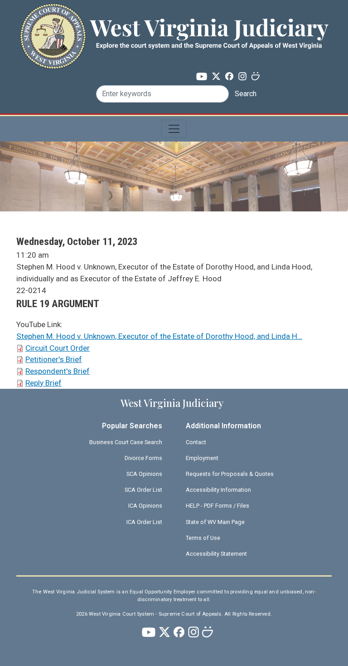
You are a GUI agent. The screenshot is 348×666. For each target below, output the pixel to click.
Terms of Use (203, 537)
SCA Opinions (144, 473)
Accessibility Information (218, 489)
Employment (202, 458)
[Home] (174, 19)
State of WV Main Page (215, 522)
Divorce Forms (143, 458)
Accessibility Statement (216, 553)
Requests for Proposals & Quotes (230, 473)
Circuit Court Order (57, 348)
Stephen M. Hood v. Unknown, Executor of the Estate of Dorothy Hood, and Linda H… (159, 336)
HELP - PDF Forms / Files (217, 505)
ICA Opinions (145, 505)
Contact (196, 442)
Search (245, 93)
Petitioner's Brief (53, 359)
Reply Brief (43, 382)
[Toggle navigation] (174, 129)
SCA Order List (143, 489)
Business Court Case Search (125, 442)
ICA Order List (144, 522)
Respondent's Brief (57, 371)
